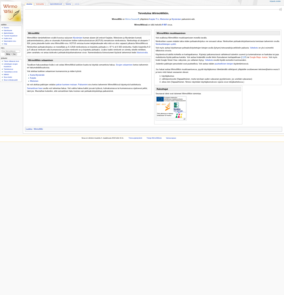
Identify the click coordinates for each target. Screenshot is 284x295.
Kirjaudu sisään (275, 1)
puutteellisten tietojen (224, 64)
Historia (68, 4)
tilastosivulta (142, 53)
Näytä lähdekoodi (56, 4)
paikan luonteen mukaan (66, 85)
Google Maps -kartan (259, 57)
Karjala (33, 78)
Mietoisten (164, 19)
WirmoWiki (38, 129)
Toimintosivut (8, 69)
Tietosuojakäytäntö (135, 138)
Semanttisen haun (35, 88)
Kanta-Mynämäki (37, 75)
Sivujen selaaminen (124, 65)
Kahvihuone (8, 30)
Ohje (5, 44)
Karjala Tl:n (154, 19)
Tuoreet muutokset (10, 36)
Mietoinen (34, 81)
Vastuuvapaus (171, 138)
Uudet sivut (8, 38)
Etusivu (29, 4)
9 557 (164, 25)
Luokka (29, 129)
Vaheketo (254, 48)
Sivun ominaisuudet (11, 80)
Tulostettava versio (10, 72)
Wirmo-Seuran (131, 19)
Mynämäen (176, 19)
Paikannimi (83, 85)
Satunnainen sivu (10, 41)
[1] (243, 57)
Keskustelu (40, 4)
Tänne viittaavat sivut (11, 61)
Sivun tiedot (8, 77)
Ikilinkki (6, 74)
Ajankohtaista (8, 33)
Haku (2, 48)
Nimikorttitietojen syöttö (166, 44)
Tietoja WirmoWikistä (154, 138)
